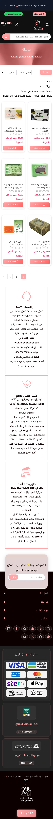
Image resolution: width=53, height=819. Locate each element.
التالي (3, 276)
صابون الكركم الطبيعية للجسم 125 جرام (40, 186)
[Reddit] (48, 636)
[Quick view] (4, 116)
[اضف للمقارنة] (4, 110)
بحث (6, 37)
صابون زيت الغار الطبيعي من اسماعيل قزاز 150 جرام (41, 243)
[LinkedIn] (8, 628)
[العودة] (47, 5)
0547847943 (18, 347)
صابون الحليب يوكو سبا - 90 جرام (40, 129)
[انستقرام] (48, 628)
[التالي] (5, 5)
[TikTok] (40, 628)
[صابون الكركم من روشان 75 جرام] (13, 227)
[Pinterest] (24, 628)
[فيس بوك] (40, 636)
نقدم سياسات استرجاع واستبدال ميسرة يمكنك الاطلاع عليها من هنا (26, 423)
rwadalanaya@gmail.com (26, 342)
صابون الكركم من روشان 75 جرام (16, 243)
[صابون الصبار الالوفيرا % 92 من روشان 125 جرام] (13, 170)
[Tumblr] (16, 628)
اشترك (13, 577)
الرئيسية (38, 56)
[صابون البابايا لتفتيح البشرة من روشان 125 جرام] (13, 113)
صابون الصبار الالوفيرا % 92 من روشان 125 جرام (13, 186)
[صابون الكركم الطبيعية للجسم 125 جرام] (39, 170)
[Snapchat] (32, 628)
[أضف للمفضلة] (4, 104)
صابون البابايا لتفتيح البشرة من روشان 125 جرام (14, 129)
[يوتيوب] (24, 636)
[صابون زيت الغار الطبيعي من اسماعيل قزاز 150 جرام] (39, 227)
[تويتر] (32, 636)
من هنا (13, 443)
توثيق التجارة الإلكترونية (27, 755)
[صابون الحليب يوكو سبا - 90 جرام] (39, 113)
